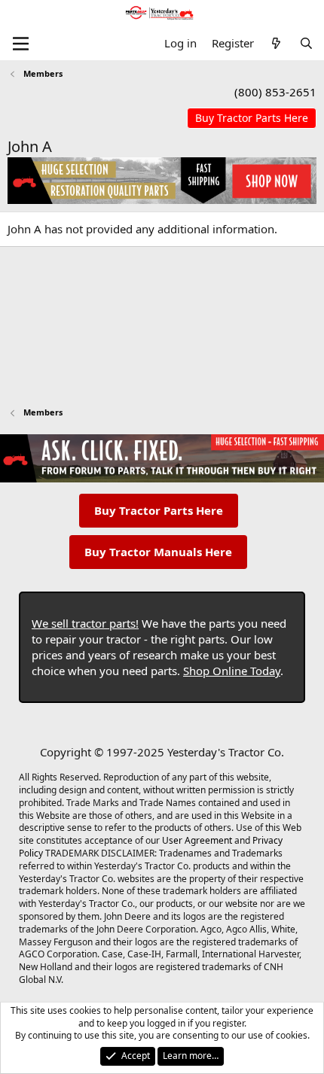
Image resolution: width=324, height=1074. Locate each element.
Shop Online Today (231, 670)
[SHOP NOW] (251, 118)
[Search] (306, 43)
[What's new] (276, 43)
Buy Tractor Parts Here (158, 510)
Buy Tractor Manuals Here (158, 551)
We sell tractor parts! (85, 623)
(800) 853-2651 (275, 91)
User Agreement (197, 840)
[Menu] (20, 44)
